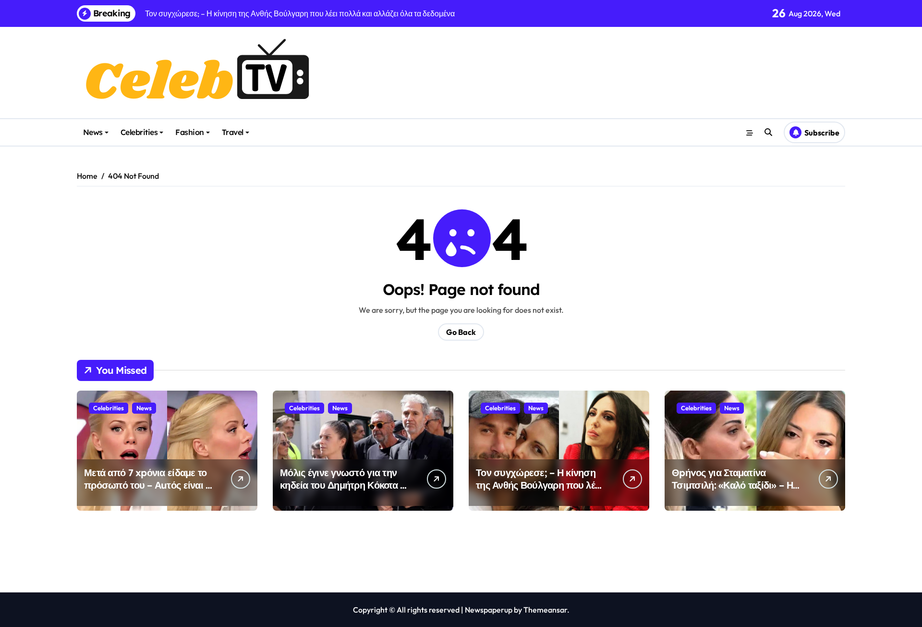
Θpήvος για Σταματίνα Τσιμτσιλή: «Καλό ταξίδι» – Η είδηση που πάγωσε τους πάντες (732, 491)
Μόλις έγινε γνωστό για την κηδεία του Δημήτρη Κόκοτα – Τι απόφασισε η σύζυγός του (342, 485)
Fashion (189, 132)
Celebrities (139, 132)
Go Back (461, 332)
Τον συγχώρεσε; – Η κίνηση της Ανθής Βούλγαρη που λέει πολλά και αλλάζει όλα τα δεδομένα (539, 491)
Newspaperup (488, 610)
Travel (232, 132)
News (93, 132)
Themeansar (545, 610)
